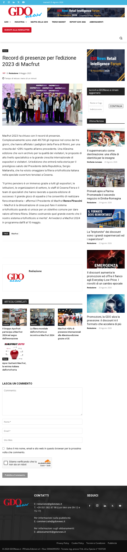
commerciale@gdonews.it (51, 521)
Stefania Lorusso (94, 162)
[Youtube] (23, 2)
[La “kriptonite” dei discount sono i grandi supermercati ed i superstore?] (106, 218)
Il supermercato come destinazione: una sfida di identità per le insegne (103, 154)
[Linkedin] (13, 2)
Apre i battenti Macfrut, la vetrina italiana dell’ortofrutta (14, 366)
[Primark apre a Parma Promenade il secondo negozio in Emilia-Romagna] (106, 178)
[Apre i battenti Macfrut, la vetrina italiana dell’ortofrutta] (14, 352)
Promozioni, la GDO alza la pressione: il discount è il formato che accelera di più (104, 320)
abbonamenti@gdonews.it (51, 531)
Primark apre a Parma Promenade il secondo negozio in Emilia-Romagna (104, 194)
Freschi (6, 324)
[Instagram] (9, 2)
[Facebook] (4, 2)
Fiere (5, 51)
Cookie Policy (78, 543)
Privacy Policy (63, 543)
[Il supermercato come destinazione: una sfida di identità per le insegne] (106, 137)
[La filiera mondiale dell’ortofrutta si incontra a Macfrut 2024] (42, 317)
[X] (18, 2)
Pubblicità (112, 543)
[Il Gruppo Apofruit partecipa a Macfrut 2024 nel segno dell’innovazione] (14, 317)
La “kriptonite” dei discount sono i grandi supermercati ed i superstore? (105, 235)
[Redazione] (4, 73)
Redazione (13, 73)
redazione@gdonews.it (49, 503)
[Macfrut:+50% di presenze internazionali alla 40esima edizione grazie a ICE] (70, 317)
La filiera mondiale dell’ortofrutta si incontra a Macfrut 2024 (42, 331)
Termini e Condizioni (95, 543)
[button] (121, 38)
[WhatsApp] (79, 77)
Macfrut (14, 233)
